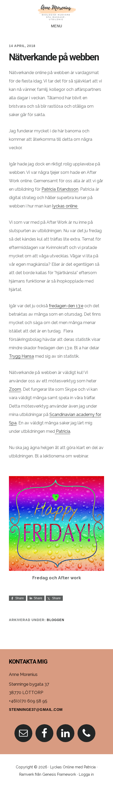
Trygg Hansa (21, 356)
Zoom (15, 389)
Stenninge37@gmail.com (36, 709)
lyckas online (65, 206)
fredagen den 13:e (66, 305)
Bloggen (55, 620)
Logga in (86, 774)
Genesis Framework (59, 774)
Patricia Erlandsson (60, 189)
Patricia (62, 431)
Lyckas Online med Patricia (73, 767)
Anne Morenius (56, 11)
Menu (56, 26)
